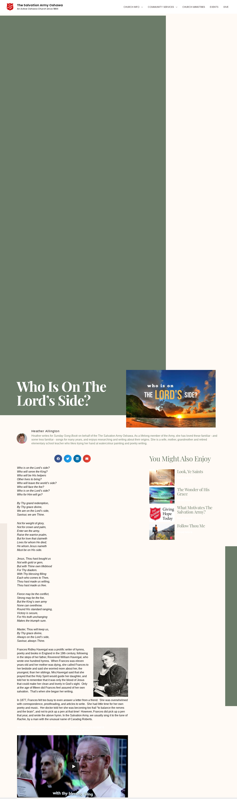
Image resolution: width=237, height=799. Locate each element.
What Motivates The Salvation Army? (194, 510)
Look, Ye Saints (190, 471)
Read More (184, 478)
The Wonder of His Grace (193, 491)
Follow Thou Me (191, 525)
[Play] (74, 766)
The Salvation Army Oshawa (40, 5)
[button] (141, 7)
